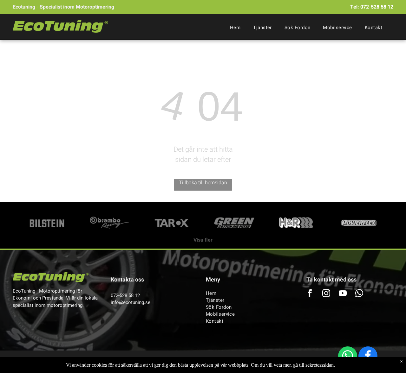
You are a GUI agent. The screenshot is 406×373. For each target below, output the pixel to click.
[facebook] (367, 356)
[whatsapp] (347, 356)
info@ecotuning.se (130, 302)
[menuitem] (235, 27)
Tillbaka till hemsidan (203, 182)
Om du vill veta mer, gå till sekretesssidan (292, 365)
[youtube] (343, 294)
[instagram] (326, 294)
